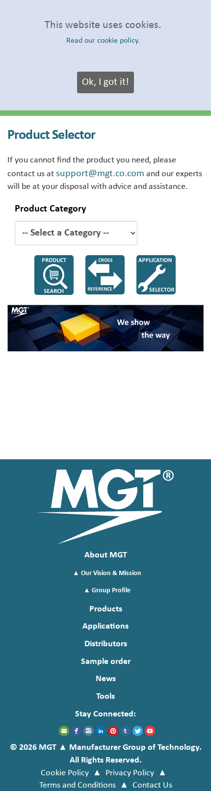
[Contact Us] (64, 731)
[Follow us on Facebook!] (76, 731)
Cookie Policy (65, 773)
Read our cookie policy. (103, 41)
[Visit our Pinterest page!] (113, 731)
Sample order (106, 661)
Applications (105, 626)
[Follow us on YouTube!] (150, 731)
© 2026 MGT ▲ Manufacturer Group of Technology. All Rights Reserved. (106, 754)
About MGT (105, 555)
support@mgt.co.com (100, 174)
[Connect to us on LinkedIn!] (101, 731)
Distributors (105, 644)
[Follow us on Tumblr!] (125, 731)
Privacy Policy (130, 773)
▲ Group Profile (107, 590)
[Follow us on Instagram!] (88, 731)
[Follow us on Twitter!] (137, 731)
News (106, 679)
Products (105, 609)
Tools (105, 696)
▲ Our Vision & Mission (107, 573)
